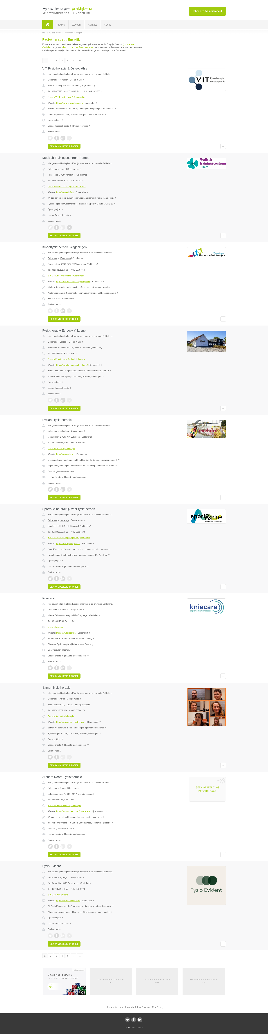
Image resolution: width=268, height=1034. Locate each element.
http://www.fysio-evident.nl (68, 900)
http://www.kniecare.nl (66, 633)
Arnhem (63, 788)
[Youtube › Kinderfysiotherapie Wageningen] (69, 310)
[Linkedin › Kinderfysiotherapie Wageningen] (62, 310)
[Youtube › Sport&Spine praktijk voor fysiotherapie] (69, 578)
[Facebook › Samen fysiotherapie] (56, 757)
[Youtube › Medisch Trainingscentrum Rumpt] (69, 227)
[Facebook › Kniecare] (56, 667)
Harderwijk (64, 520)
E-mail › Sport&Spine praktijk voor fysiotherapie (69, 538)
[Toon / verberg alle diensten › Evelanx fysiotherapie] (95, 465)
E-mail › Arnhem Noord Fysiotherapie (64, 805)
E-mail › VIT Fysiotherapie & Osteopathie (66, 97)
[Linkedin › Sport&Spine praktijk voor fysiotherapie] (62, 578)
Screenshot (91, 103)
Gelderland (52, 80)
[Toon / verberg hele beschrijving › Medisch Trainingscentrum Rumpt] (95, 198)
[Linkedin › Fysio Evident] (62, 935)
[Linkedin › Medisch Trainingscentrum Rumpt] (62, 227)
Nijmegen (64, 80)
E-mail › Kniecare (55, 627)
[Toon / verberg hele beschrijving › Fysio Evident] (95, 906)
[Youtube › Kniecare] (69, 667)
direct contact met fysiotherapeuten (78, 47)
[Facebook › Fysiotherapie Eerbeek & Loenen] (56, 400)
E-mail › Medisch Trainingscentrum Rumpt (67, 186)
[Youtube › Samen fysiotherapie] (69, 757)
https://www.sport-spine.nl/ (68, 543)
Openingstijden (56, 120)
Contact (92, 24)
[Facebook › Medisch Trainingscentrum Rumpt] (56, 227)
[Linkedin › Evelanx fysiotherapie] (62, 489)
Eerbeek (63, 342)
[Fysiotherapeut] (47, 24)
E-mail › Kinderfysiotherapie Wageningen (66, 276)
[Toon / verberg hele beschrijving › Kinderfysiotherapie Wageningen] (95, 287)
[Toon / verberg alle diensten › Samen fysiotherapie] (95, 733)
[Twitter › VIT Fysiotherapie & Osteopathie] (50, 138)
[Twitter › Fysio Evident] (50, 935)
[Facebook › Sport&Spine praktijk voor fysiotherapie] (56, 578)
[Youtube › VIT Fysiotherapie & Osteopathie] (69, 138)
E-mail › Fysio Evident (58, 895)
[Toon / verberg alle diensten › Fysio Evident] (95, 912)
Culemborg (64, 431)
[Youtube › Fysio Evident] (69, 935)
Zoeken (76, 24)
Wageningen (65, 258)
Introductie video (82, 126)
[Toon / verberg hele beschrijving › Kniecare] (95, 638)
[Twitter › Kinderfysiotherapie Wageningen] (50, 310)
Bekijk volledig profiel (64, 146)
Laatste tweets (56, 477)
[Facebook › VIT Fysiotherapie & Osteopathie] (56, 138)
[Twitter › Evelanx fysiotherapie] (50, 489)
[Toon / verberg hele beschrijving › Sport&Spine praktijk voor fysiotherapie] (95, 549)
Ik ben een (207, 11)
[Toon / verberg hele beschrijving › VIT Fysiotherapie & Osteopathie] (95, 108)
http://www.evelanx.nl (65, 454)
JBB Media (131, 1028)
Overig (107, 24)
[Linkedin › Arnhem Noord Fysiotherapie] (62, 846)
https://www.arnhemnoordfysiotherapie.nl (74, 811)
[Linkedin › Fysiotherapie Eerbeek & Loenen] (62, 400)
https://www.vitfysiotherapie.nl (69, 103)
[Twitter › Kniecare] (50, 667)
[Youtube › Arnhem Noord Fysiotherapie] (69, 846)
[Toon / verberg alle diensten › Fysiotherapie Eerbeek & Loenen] (95, 376)
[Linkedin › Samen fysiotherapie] (62, 757)
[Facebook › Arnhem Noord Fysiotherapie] (56, 846)
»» (80, 60)
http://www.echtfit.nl (65, 192)
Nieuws (60, 24)
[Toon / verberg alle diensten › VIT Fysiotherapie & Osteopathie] (95, 114)
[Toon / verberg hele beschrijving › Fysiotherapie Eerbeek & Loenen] (95, 370)
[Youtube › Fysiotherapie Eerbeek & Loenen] (69, 400)
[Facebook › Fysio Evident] (56, 935)
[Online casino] (66, 982)
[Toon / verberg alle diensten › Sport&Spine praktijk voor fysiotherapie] (95, 555)
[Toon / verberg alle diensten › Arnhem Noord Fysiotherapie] (95, 822)
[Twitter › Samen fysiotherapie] (50, 757)
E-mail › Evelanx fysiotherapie (61, 448)
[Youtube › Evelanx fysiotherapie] (69, 489)
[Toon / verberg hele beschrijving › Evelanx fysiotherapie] (95, 460)
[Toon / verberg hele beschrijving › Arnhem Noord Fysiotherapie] (95, 817)
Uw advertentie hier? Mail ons (111, 981)
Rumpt (63, 169)
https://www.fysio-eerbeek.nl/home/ (72, 365)
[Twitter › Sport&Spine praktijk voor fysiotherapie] (50, 578)
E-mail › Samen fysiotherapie (61, 716)
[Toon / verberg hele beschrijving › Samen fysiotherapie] (95, 727)
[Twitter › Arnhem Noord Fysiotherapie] (50, 846)
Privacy (140, 1028)
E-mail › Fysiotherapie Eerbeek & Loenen (66, 359)
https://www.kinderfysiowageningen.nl (73, 281)
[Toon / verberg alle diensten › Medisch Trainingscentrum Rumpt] (95, 203)
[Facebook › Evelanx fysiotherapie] (56, 489)
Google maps (77, 80)
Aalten (62, 699)
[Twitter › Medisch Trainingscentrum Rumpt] (50, 227)
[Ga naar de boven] (223, 146)
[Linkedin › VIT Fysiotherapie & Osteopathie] (62, 138)
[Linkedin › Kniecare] (62, 667)
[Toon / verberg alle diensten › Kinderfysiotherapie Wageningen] (95, 293)
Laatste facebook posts (59, 126)
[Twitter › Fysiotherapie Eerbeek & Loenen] (50, 400)
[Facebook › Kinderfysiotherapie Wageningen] (56, 310)
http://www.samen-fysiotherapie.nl (71, 722)
